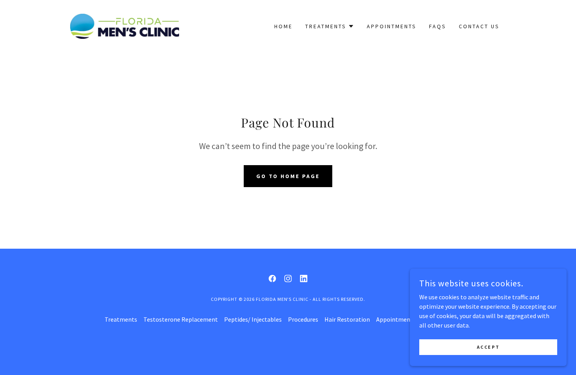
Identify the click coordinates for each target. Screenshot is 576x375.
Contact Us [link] (479, 26)
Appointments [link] (392, 26)
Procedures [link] (303, 319)
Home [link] (283, 26)
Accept (488, 347)
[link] (124, 25)
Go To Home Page (288, 176)
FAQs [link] (437, 26)
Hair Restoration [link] (347, 319)
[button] (329, 26)
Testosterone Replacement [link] (180, 319)
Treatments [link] (121, 319)
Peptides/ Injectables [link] (253, 319)
